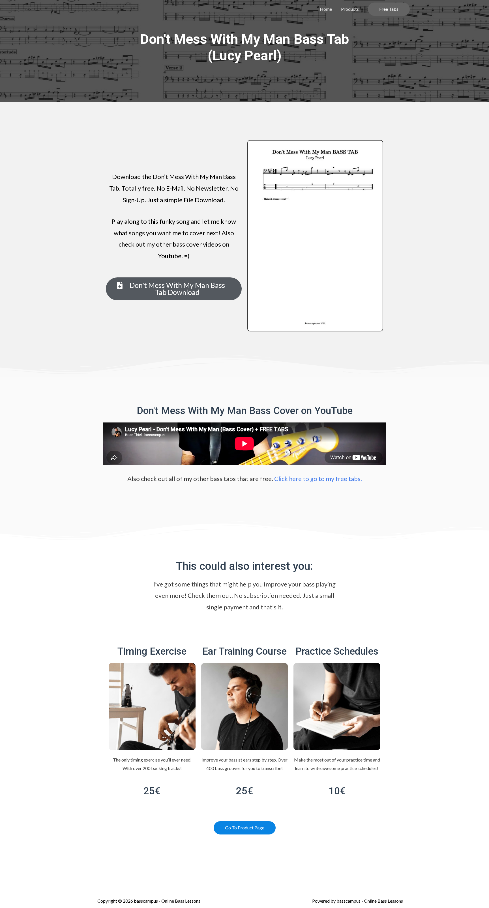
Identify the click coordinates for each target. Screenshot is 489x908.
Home (326, 9)
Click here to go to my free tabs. (318, 478)
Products (350, 9)
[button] (174, 288)
